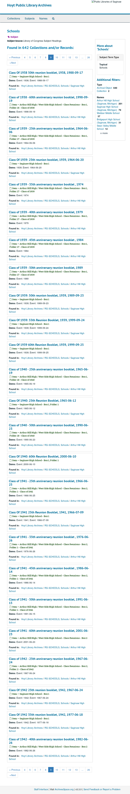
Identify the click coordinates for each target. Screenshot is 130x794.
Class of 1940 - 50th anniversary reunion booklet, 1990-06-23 (48, 427)
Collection (102, 90)
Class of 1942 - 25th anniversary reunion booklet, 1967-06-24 (48, 660)
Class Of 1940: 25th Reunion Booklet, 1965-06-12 (42, 400)
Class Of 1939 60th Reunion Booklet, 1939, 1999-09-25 (46, 345)
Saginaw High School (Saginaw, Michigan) (107, 108)
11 (63, 57)
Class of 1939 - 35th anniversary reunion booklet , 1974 (46, 184)
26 (88, 57)
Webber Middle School (108, 113)
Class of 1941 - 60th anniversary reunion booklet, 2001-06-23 (48, 632)
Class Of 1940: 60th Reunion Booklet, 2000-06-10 (42, 456)
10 (56, 57)
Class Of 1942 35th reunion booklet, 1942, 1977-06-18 (46, 715)
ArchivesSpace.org (64, 789)
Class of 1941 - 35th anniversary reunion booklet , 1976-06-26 (49, 538)
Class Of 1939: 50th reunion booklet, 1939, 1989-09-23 (46, 295)
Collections (13, 18)
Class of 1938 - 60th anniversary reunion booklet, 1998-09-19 (48, 99)
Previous (14, 57)
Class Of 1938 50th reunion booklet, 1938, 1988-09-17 (46, 73)
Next (12, 62)
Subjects (30, 18)
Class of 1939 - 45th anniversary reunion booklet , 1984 (46, 240)
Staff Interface (41, 789)
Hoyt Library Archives (32, 85)
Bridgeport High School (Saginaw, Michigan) (108, 121)
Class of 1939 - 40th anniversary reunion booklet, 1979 (46, 212)
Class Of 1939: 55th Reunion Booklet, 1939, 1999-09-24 (46, 320)
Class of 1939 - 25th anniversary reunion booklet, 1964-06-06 (48, 130)
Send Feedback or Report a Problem (102, 789)
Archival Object (105, 87)
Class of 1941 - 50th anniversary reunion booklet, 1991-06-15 (48, 601)
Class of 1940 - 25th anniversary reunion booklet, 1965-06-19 (48, 371)
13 (76, 57)
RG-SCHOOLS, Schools (57, 85)
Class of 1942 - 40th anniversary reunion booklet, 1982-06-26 (48, 741)
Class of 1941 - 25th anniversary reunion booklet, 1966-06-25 (48, 483)
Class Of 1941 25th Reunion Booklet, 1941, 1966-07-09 (46, 512)
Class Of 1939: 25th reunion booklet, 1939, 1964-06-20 (46, 160)
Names (43, 18)
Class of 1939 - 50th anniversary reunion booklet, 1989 (46, 268)
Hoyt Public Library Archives (29, 5)
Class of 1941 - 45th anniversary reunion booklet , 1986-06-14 (49, 570)
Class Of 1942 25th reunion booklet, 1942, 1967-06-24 (46, 690)
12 (69, 57)
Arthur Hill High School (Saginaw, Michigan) (108, 102)
